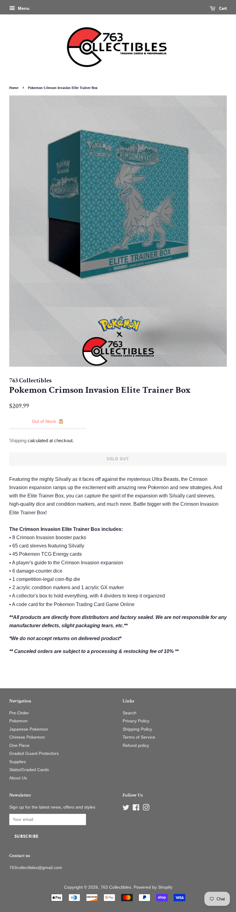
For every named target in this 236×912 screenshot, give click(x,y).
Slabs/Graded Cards (29, 769)
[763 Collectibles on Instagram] (146, 808)
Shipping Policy (137, 729)
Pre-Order (19, 713)
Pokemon (18, 721)
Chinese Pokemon (27, 737)
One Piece (19, 745)
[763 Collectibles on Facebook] (136, 808)
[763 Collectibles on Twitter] (126, 808)
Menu (23, 8)
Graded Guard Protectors (34, 753)
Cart (222, 8)
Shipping (17, 440)
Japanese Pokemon (28, 729)
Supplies (17, 761)
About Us (18, 778)
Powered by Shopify (153, 887)
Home (13, 87)
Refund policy (136, 745)
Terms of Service (139, 737)
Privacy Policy (136, 721)
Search (129, 713)
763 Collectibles (115, 887)
